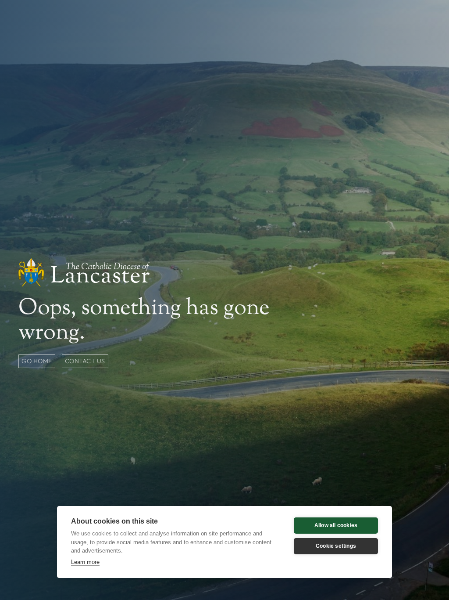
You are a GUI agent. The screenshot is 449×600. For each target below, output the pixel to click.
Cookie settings (336, 546)
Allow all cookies (335, 525)
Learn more (85, 562)
